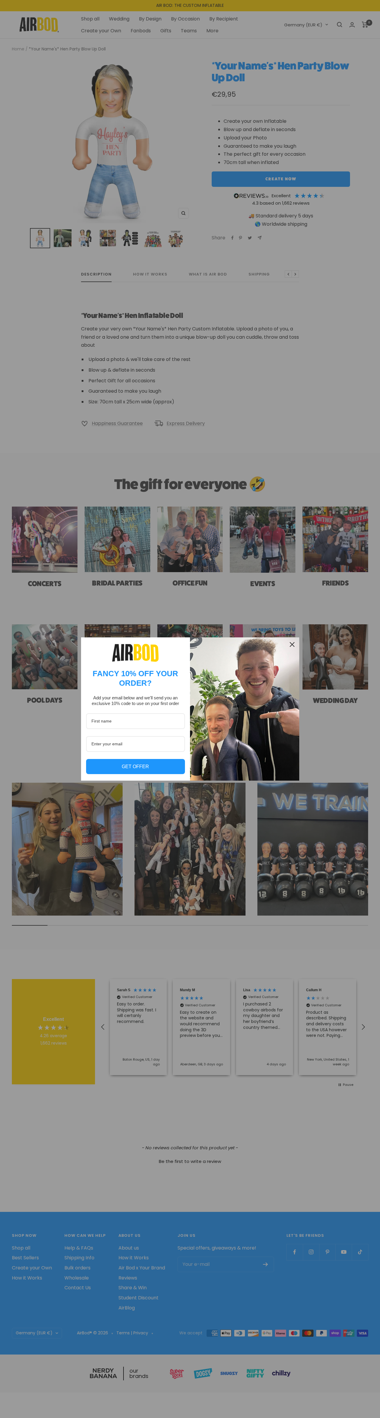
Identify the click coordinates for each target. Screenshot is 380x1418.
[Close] (292, 644)
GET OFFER (135, 766)
